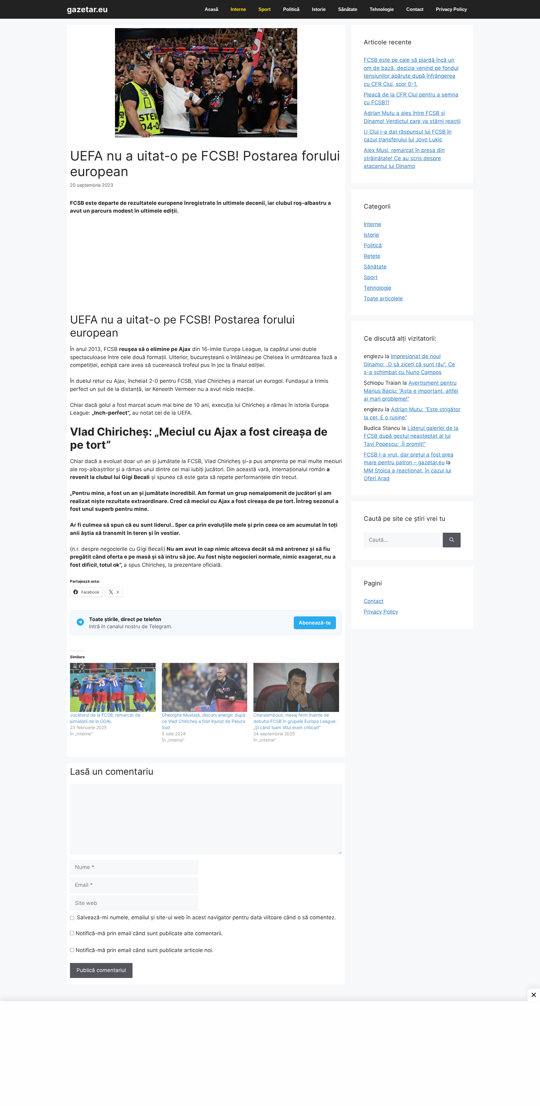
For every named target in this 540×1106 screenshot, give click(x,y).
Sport (264, 9)
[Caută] (452, 540)
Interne (238, 9)
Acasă (211, 9)
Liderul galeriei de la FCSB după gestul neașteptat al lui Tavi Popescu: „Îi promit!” (411, 436)
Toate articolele (383, 298)
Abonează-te (315, 623)
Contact (414, 9)
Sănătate (347, 9)
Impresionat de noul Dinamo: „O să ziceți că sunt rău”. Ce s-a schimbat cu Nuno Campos (409, 364)
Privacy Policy (451, 9)
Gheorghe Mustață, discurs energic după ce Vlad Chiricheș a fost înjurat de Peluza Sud (203, 721)
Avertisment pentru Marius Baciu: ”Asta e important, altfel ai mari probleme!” (411, 391)
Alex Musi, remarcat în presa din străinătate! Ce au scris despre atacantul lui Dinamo (404, 158)
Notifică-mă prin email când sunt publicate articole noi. (144, 950)
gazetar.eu (87, 9)
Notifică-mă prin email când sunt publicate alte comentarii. (149, 933)
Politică (291, 9)
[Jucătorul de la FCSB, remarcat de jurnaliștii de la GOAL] (113, 687)
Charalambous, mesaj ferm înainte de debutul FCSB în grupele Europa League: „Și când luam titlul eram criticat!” (295, 721)
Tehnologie (382, 9)
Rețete (372, 256)
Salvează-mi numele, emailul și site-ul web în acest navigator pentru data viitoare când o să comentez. (206, 917)
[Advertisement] (206, 266)
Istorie (319, 9)
